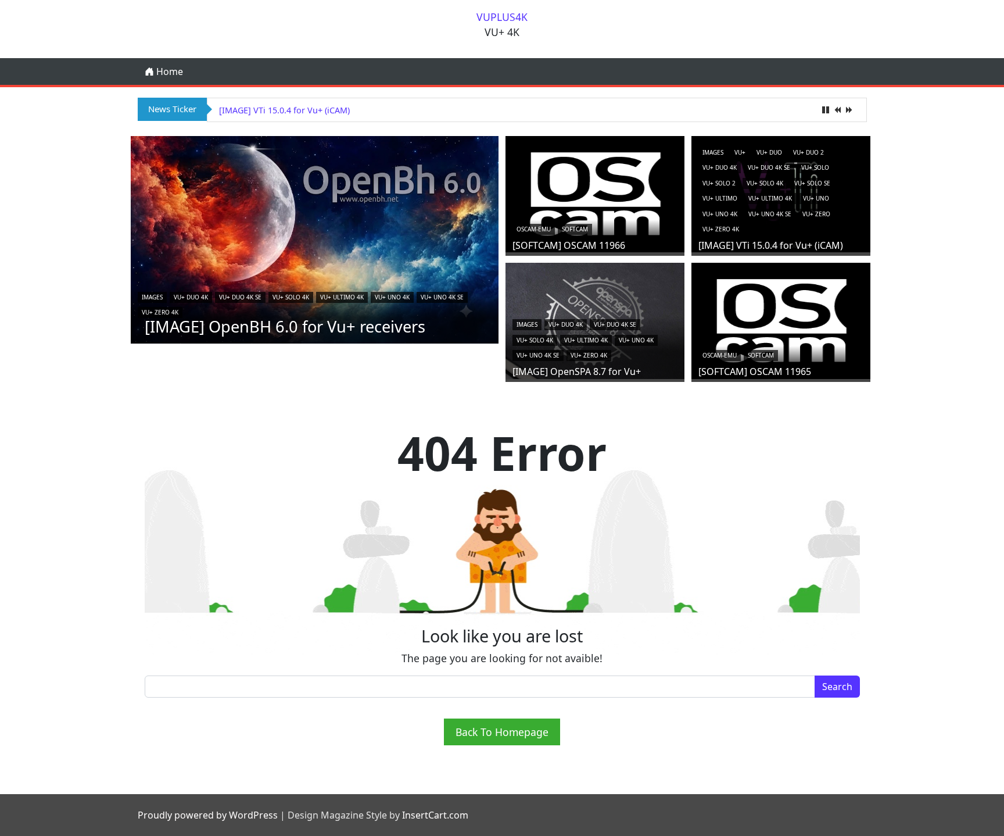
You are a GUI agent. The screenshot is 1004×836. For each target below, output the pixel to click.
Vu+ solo (815, 167)
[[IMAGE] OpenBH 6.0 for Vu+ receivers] (315, 239)
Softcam (575, 229)
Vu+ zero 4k (160, 312)
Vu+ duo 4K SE (240, 297)
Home (168, 71)
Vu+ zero (816, 214)
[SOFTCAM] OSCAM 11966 (568, 245)
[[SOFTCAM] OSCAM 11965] (780, 319)
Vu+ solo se (812, 183)
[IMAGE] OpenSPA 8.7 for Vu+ (576, 371)
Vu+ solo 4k (290, 297)
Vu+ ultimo (719, 198)
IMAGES (152, 297)
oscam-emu (534, 229)
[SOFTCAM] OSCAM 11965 (754, 371)
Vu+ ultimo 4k (342, 297)
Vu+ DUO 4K (191, 297)
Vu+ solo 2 (719, 183)
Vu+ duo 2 (808, 152)
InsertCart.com (435, 815)
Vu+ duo (769, 152)
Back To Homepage (502, 732)
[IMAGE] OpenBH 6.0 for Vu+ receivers (285, 326)
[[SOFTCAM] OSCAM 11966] (594, 193)
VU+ (739, 152)
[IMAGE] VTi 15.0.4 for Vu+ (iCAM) (284, 110)
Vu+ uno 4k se (442, 297)
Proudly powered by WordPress (208, 815)
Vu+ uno (816, 198)
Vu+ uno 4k (392, 297)
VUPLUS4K (502, 17)
